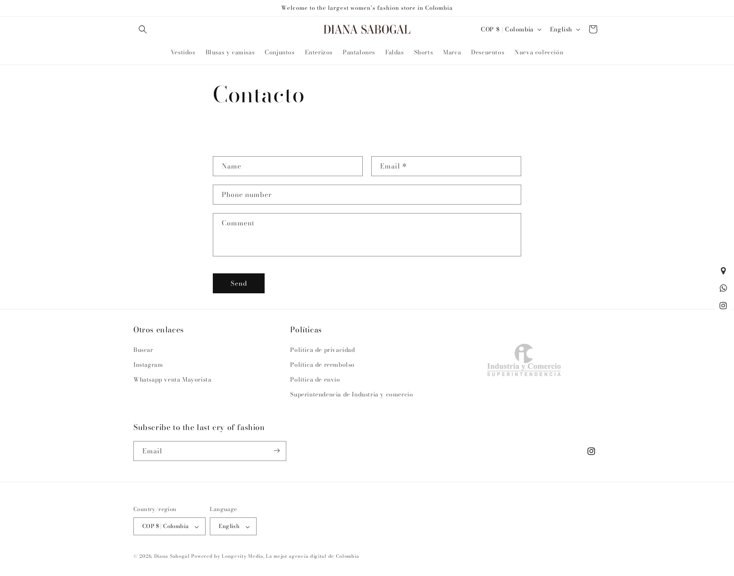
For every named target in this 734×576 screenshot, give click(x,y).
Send (239, 283)
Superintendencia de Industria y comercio (351, 394)
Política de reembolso (322, 364)
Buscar (143, 349)
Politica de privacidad (322, 349)
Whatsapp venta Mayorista (172, 379)
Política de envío (315, 379)
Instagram (148, 364)
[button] (142, 29)
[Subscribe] (276, 451)
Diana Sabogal (172, 556)
